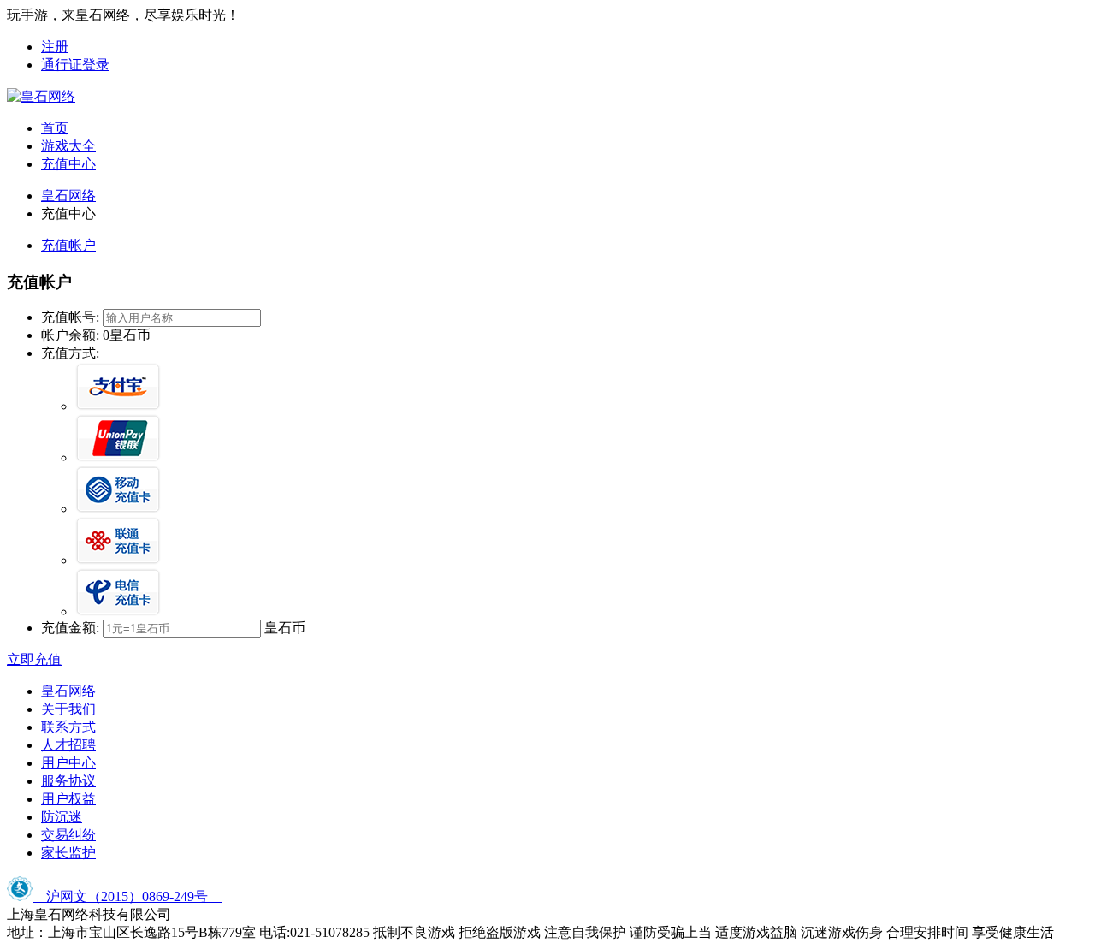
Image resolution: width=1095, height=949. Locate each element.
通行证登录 (75, 64)
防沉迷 (61, 817)
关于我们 (68, 709)
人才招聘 (68, 745)
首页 (54, 128)
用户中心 (68, 763)
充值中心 (68, 164)
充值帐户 (68, 245)
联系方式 (68, 727)
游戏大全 (68, 146)
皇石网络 (68, 195)
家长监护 (68, 852)
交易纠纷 (68, 834)
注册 (54, 46)
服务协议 (68, 781)
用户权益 (68, 799)
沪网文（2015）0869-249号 (127, 896)
